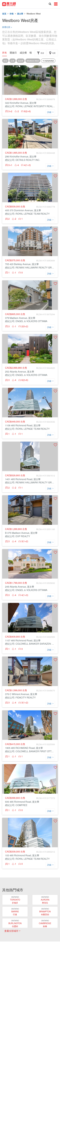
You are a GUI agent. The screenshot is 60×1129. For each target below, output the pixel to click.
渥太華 (20, 13)
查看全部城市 (11, 931)
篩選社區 (7, 27)
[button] (55, 68)
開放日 (13, 52)
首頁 (4, 13)
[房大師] (9, 3)
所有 (4, 52)
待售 (12, 13)
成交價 (23, 52)
